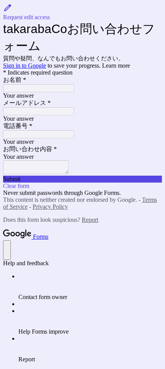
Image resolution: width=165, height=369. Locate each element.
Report (90, 219)
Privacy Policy (50, 206)
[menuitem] (90, 287)
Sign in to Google (24, 65)
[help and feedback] (7, 250)
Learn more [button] (116, 65)
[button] (82, 12)
